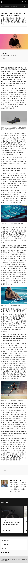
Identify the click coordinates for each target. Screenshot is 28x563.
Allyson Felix (12, 70)
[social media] (5, 552)
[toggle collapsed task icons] (20, 2)
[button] (6, 530)
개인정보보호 (3, 558)
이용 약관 (20, 558)
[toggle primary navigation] (2, 2)
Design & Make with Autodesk (9, 6)
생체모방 (16, 102)
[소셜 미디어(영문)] (5, 552)
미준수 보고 (15, 558)
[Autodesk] (7, 2)
